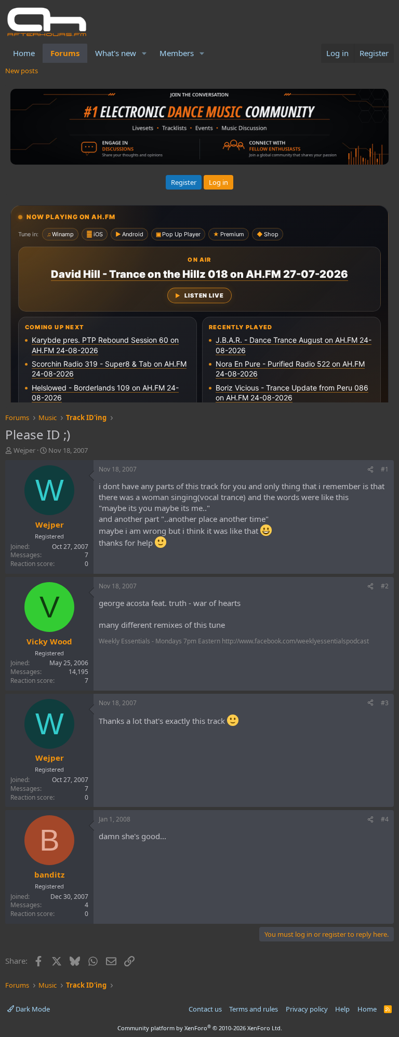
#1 (385, 469)
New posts (21, 70)
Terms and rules (253, 1009)
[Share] (370, 470)
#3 (385, 702)
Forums (64, 53)
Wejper (24, 450)
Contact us (205, 1009)
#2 (385, 586)
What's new (115, 53)
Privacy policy (307, 1009)
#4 (385, 819)
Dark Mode (32, 1009)
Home (24, 53)
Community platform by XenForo (199, 1028)
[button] (144, 53)
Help (342, 1009)
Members (176, 53)
